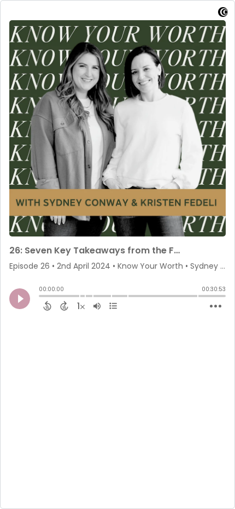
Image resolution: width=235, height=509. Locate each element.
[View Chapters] (113, 305)
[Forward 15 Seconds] (64, 305)
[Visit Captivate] (223, 14)
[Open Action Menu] (215, 306)
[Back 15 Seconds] (47, 305)
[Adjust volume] (97, 305)
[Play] (19, 298)
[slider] (41, 297)
